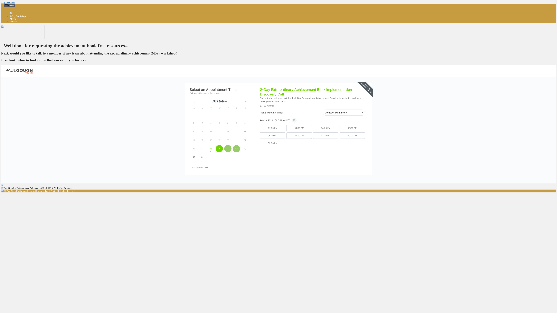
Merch (13, 19)
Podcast (13, 21)
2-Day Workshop (18, 16)
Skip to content (8, 2)
